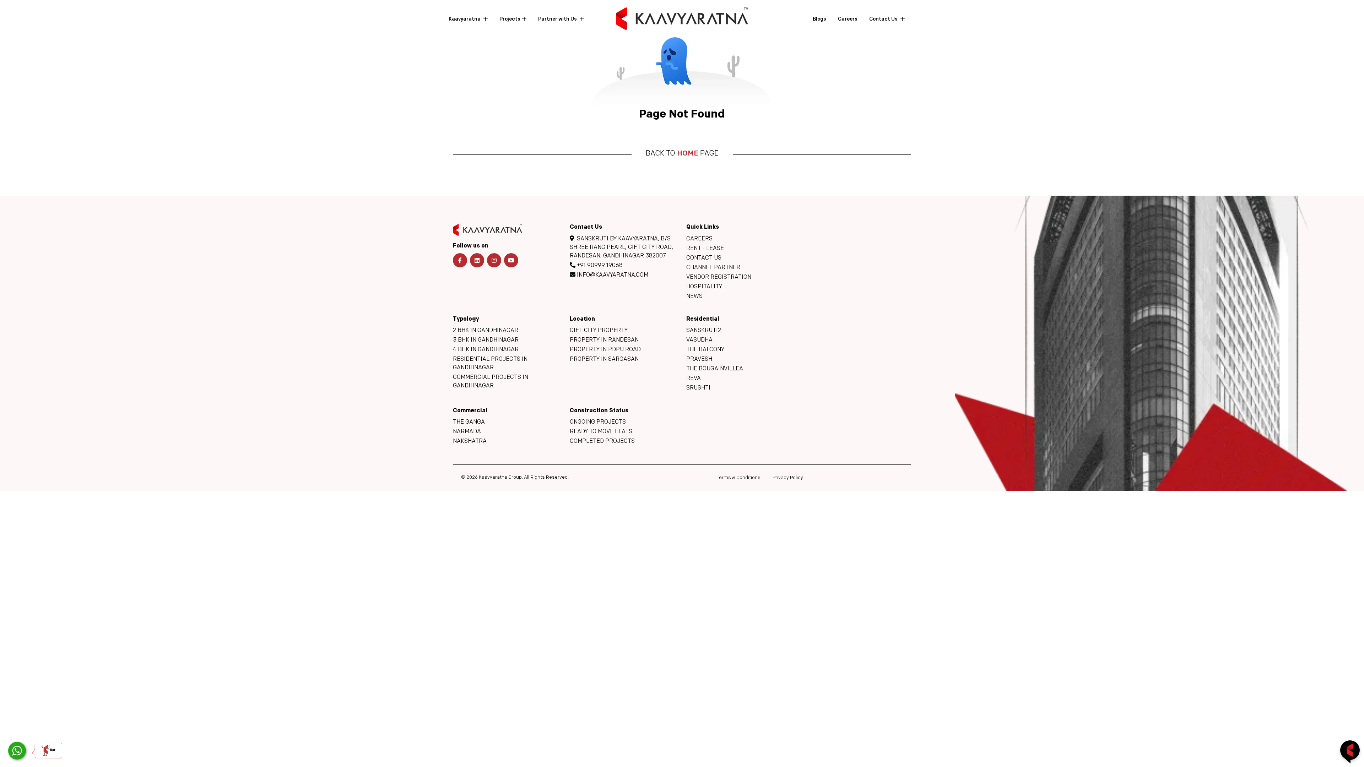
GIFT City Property (599, 330)
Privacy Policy (788, 477)
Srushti (698, 388)
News (694, 296)
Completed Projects (602, 441)
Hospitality (704, 287)
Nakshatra (470, 441)
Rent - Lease (705, 248)
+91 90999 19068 (599, 265)
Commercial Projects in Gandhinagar (490, 382)
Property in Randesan (604, 340)
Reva (693, 378)
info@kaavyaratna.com (611, 275)
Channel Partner (713, 268)
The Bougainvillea (714, 369)
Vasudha (699, 340)
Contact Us (884, 19)
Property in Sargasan (604, 359)
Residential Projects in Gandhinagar (490, 364)
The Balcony (705, 350)
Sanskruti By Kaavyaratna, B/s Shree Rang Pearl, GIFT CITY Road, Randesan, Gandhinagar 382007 (621, 247)
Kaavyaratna (465, 19)
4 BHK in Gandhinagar (486, 350)
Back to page (682, 153)
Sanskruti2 (703, 330)
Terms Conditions (739, 477)
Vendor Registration (718, 277)
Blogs (819, 19)
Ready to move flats (601, 432)
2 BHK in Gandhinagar (485, 330)
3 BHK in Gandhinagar (486, 340)
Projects (509, 19)
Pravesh (699, 359)
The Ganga (469, 422)
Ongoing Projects (598, 422)
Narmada (467, 432)
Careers (847, 19)
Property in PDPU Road (605, 350)
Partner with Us (558, 19)
